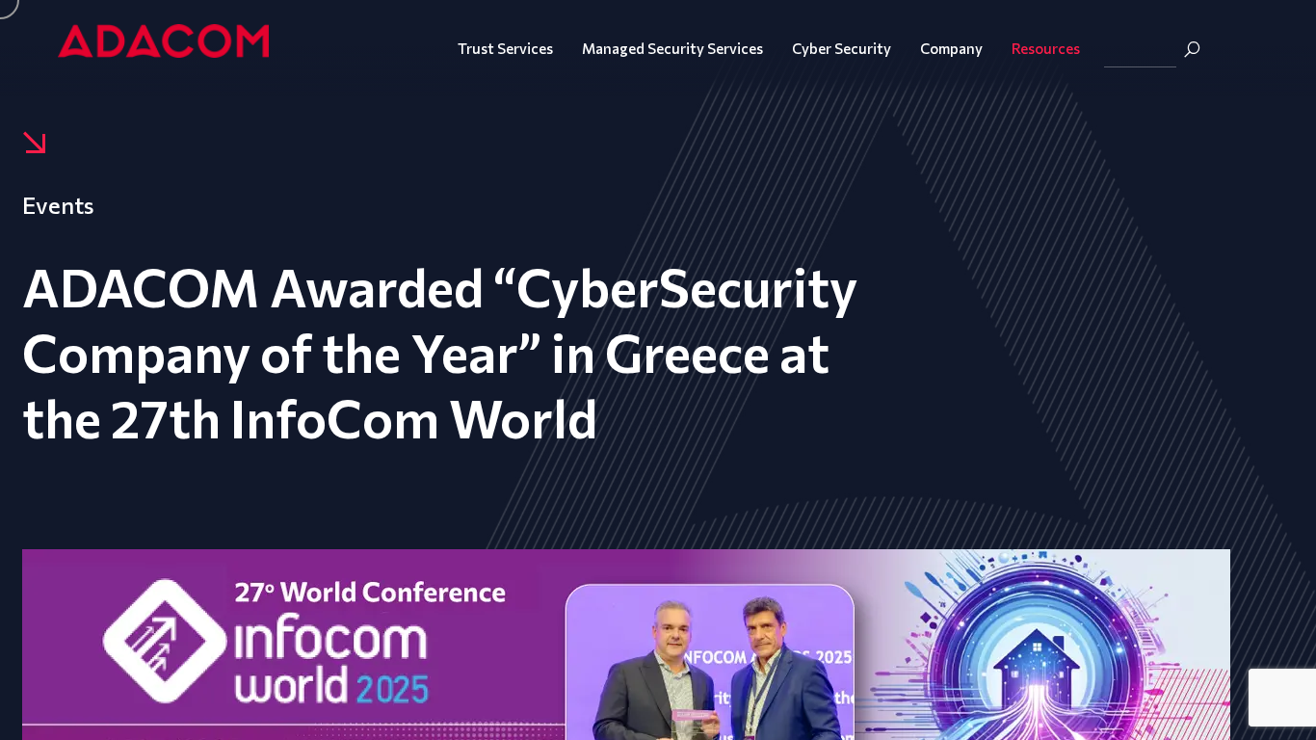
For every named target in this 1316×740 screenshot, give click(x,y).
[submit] (1191, 49)
